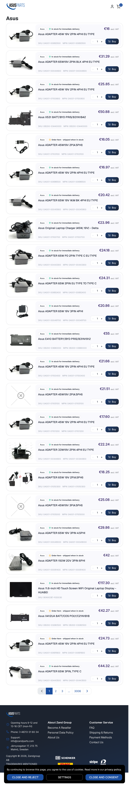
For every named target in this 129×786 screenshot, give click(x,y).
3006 (77, 691)
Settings (64, 777)
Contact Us (96, 742)
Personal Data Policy (61, 732)
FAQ (91, 727)
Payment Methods (100, 737)
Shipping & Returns (101, 732)
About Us (53, 737)
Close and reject (25, 777)
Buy (114, 41)
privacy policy (113, 769)
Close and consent (103, 777)
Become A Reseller (59, 727)
